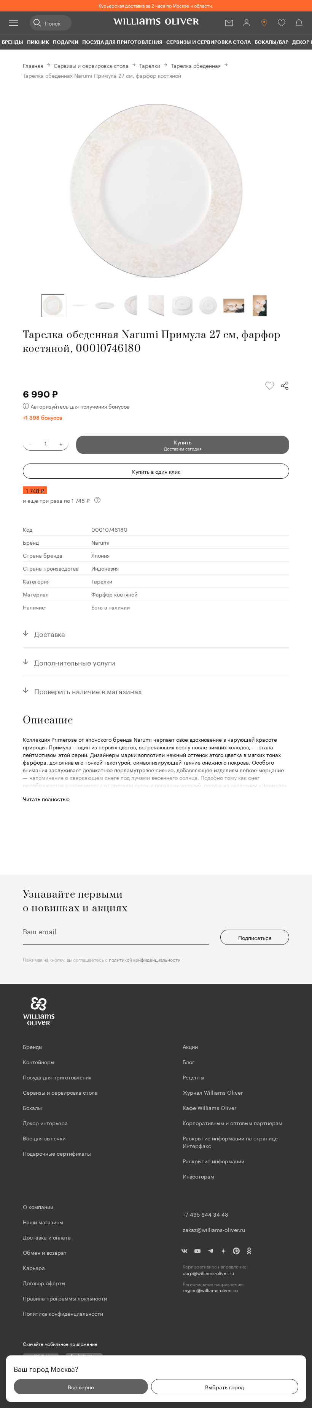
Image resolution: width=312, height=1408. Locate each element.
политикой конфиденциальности (144, 959)
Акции (190, 1046)
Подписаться (254, 937)
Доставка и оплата (47, 1237)
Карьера (34, 1267)
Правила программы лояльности (65, 1298)
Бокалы (32, 1107)
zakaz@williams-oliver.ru (214, 1229)
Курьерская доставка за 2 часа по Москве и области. (156, 5)
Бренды (12, 42)
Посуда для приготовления (122, 42)
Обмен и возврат (45, 1252)
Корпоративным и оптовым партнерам (232, 1122)
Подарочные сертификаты (57, 1153)
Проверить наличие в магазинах (88, 690)
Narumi (100, 542)
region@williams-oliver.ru (210, 1290)
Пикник (38, 42)
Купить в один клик (156, 471)
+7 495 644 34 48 (205, 1214)
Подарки (65, 42)
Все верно (81, 1386)
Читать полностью (46, 798)
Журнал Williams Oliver (213, 1092)
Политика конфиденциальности (63, 1313)
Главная (33, 65)
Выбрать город (224, 1386)
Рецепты (193, 1077)
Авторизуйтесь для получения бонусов (79, 406)
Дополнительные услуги (74, 661)
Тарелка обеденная (196, 65)
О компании (38, 1206)
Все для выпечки (44, 1138)
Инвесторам (199, 1176)
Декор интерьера (45, 1122)
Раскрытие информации (213, 1160)
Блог (188, 1061)
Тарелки (149, 65)
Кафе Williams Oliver (209, 1107)
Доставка (49, 633)
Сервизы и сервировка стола (208, 42)
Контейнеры (38, 1061)
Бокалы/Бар (271, 42)
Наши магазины (43, 1221)
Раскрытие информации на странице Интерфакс (230, 1142)
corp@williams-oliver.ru (208, 1273)
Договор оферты (44, 1282)
